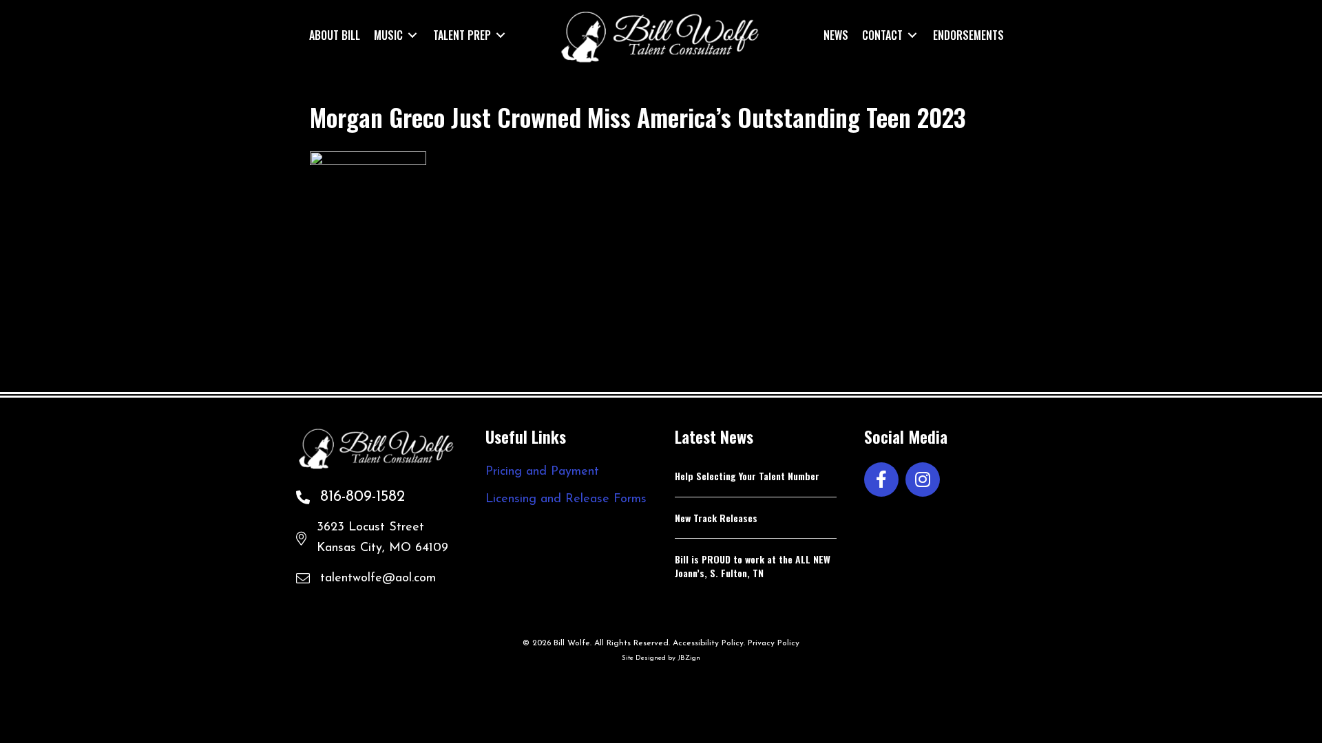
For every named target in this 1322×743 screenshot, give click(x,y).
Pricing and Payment (542, 472)
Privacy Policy (773, 643)
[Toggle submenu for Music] (412, 35)
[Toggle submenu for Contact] (912, 35)
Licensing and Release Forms (566, 499)
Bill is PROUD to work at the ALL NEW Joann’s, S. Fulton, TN (752, 566)
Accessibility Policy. (709, 643)
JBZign (689, 658)
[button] (881, 479)
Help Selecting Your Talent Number (747, 476)
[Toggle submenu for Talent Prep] (500, 35)
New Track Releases (716, 517)
